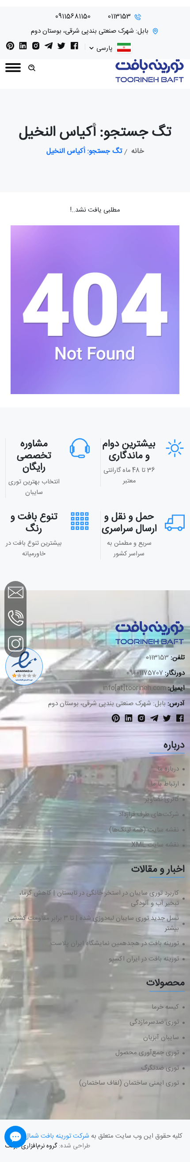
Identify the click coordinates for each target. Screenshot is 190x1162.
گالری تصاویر (162, 800)
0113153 (119, 17)
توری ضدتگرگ (160, 1068)
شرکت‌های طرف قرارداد (148, 815)
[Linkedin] (23, 48)
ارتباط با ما (165, 784)
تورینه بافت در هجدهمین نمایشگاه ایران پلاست (114, 944)
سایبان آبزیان (161, 1038)
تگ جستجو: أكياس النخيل (84, 151)
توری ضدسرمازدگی (154, 1023)
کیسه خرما (165, 1008)
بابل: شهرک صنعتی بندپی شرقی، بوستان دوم (89, 32)
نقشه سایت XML (155, 845)
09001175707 (144, 673)
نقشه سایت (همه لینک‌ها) (144, 830)
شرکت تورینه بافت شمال (56, 1136)
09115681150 (73, 17)
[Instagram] (36, 48)
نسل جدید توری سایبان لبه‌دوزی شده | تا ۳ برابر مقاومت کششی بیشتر (93, 924)
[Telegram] (48, 48)
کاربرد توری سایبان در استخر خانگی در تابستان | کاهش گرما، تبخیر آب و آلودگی (99, 898)
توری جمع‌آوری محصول (147, 1053)
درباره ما (168, 769)
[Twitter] (61, 48)
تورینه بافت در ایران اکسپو (144, 959)
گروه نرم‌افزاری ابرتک (31, 1146)
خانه (137, 151)
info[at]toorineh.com (134, 688)
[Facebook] (74, 48)
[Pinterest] (10, 48)
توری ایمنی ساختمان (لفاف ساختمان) (129, 1083)
